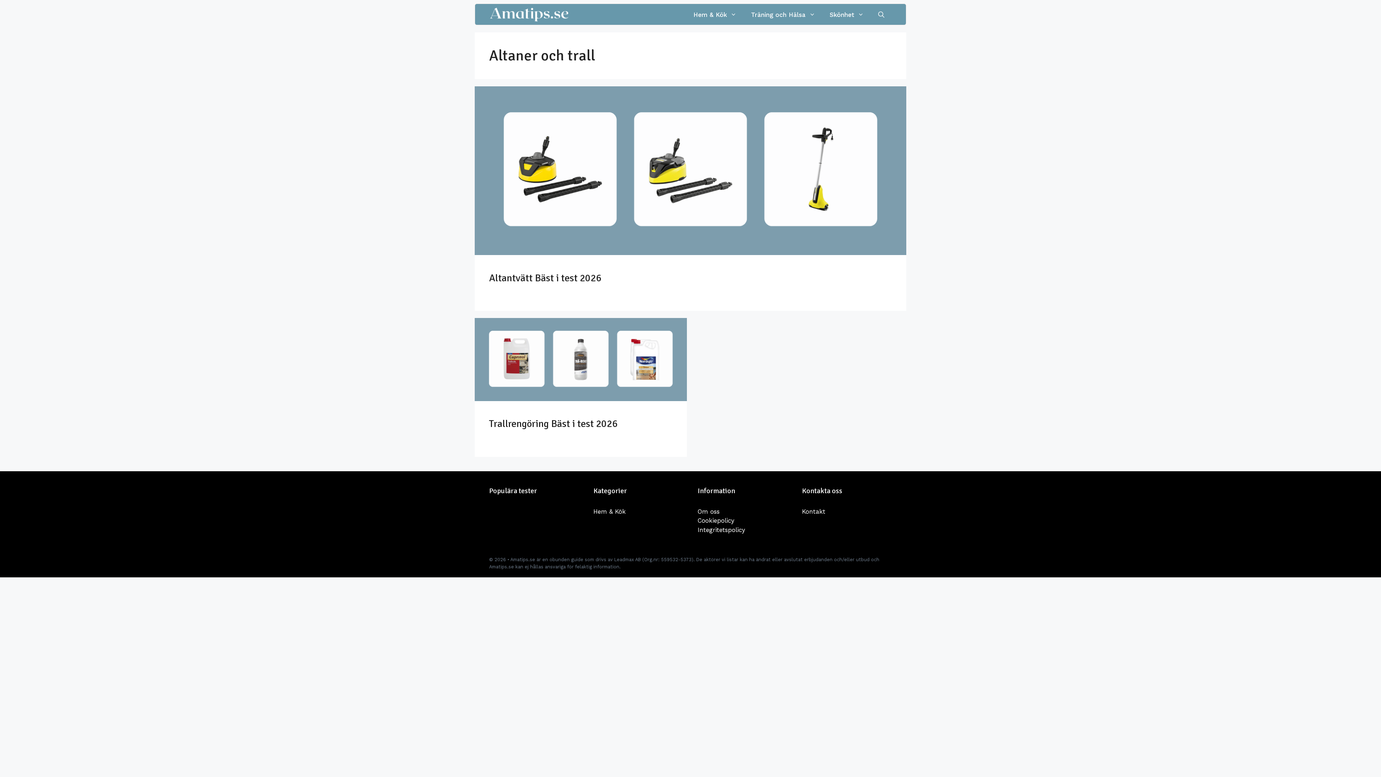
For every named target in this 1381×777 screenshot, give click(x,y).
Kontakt (813, 511)
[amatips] (529, 15)
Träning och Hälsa (778, 14)
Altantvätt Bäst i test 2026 (545, 278)
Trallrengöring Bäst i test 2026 (553, 424)
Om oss (709, 511)
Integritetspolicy (721, 529)
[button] (881, 15)
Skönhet (842, 14)
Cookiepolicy (716, 520)
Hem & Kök (710, 14)
